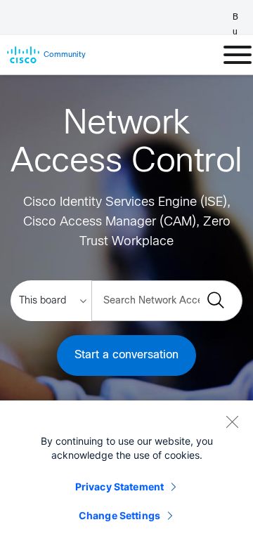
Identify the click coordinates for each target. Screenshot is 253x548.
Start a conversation (126, 355)
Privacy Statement (119, 486)
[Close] (232, 422)
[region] (126, 474)
